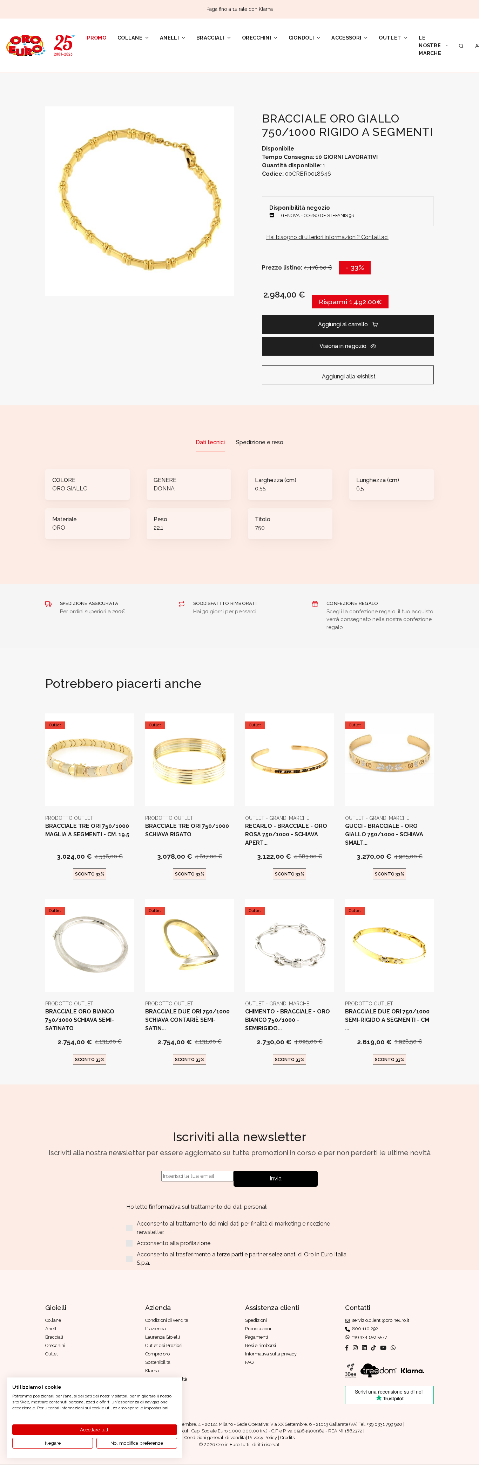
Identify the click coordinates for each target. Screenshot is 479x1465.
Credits (287, 1437)
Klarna (152, 1370)
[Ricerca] (461, 45)
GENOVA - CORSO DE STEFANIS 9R (318, 215)
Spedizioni (256, 1320)
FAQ (249, 1362)
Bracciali (210, 38)
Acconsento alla (173, 1243)
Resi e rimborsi (260, 1345)
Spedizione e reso (259, 442)
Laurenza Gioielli (162, 1337)
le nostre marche (430, 45)
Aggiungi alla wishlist (348, 376)
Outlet (390, 38)
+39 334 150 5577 (368, 1337)
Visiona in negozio (342, 346)
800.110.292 (364, 1328)
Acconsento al (241, 1258)
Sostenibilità (157, 1362)
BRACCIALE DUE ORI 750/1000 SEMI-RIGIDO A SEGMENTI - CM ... (387, 1020)
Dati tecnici (210, 442)
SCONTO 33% (89, 874)
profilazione (195, 1243)
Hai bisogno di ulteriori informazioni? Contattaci (327, 237)
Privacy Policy (262, 1437)
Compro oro (157, 1353)
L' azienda (155, 1328)
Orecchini (256, 38)
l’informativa (165, 1207)
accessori (346, 38)
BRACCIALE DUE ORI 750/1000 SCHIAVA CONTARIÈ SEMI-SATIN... (187, 1020)
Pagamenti (256, 1337)
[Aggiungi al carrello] (89, 795)
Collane (129, 38)
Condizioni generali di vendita (215, 1437)
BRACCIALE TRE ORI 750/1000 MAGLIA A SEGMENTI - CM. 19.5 (87, 830)
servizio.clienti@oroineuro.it (379, 1320)
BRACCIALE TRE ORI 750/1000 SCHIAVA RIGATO (187, 830)
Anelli (169, 38)
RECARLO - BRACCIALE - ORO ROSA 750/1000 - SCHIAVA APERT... (286, 834)
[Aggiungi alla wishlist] (107, 795)
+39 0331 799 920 (384, 1424)
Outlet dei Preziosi (163, 1345)
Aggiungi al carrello (343, 324)
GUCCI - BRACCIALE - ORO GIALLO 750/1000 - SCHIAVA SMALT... (384, 834)
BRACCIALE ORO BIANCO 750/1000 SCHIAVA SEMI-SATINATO (79, 1020)
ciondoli (301, 38)
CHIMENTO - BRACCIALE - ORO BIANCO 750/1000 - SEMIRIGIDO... (287, 1020)
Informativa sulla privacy (271, 1353)
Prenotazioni (258, 1328)
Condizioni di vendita (166, 1320)
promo (96, 38)
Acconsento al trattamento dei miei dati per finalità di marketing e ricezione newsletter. (233, 1227)
